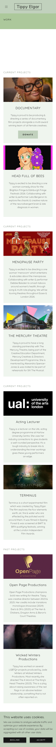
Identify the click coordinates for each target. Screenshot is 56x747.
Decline (15, 740)
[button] (7, 7)
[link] (28, 6)
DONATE (28, 134)
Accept (41, 740)
